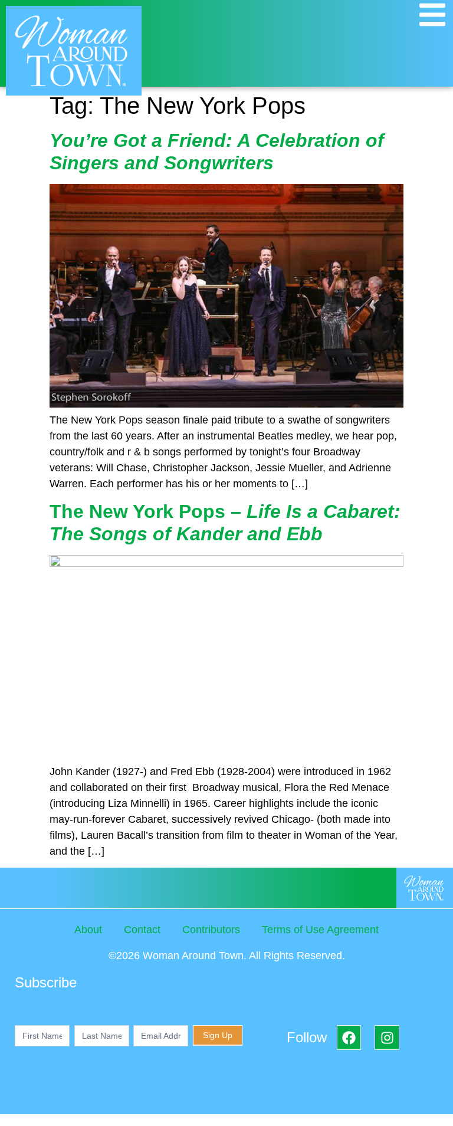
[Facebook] (349, 1037)
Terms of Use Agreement (320, 929)
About (88, 929)
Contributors (211, 929)
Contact (142, 929)
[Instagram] (387, 1037)
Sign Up (217, 1035)
